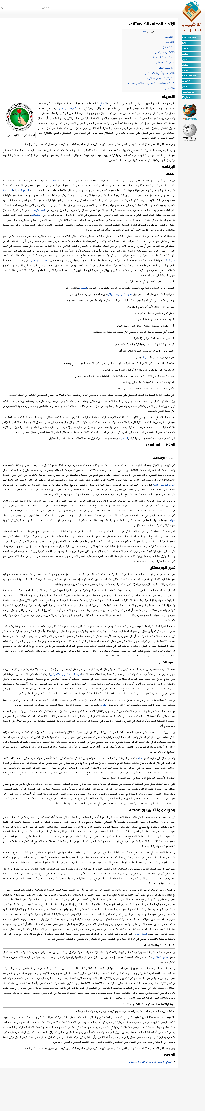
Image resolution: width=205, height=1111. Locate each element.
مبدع (184, 87)
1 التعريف (169, 37)
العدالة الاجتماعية (38, 260)
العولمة (52, 181)
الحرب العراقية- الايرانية (119, 294)
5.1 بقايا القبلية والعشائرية (160, 78)
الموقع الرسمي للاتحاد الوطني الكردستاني (150, 1062)
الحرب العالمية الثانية (164, 485)
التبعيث (83, 288)
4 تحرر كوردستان (165, 62)
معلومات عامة (189, 76)
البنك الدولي (140, 934)
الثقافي (103, 103)
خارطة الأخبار (188, 92)
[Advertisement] (190, 183)
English (186, 98)
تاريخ (184, 60)
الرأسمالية (8, 190)
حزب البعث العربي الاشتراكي (65, 674)
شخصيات (186, 81)
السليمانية (36, 215)
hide (144, 32)
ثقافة (185, 70)
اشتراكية (170, 260)
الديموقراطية (22, 190)
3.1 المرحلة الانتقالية (163, 57)
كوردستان (71, 108)
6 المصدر (170, 88)
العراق (61, 108)
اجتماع (185, 65)
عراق (145, 357)
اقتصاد (185, 49)
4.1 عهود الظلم (166, 68)
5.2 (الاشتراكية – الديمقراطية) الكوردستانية (151, 83)
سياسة (185, 54)
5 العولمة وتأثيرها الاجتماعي (160, 73)
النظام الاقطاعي (161, 957)
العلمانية (123, 438)
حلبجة (103, 705)
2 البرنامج (169, 42)
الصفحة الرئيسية (189, 38)
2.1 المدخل (168, 47)
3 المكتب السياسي (165, 52)
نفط (184, 43)
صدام (141, 758)
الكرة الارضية (38, 210)
